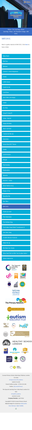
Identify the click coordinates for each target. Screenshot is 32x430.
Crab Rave (6, 92)
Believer (5, 66)
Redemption (6, 170)
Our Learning (16, 29)
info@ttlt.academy (16, 394)
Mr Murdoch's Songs (19, 31)
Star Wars (5, 201)
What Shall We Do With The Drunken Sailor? (15, 253)
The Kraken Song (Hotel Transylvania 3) (14, 227)
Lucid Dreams (7, 154)
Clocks (4, 77)
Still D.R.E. (6, 206)
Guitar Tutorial (7, 118)
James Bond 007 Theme (9, 144)
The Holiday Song (8, 222)
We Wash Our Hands (8, 248)
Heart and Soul (7, 128)
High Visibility (20, 406)
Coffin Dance (6, 82)
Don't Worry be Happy (9, 97)
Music (11, 31)
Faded (4, 102)
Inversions (6, 139)
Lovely (4, 149)
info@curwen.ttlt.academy (16, 380)
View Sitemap (12, 406)
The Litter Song (7, 232)
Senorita (5, 175)
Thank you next (7, 211)
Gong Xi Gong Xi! (7, 113)
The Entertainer (7, 217)
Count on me (6, 87)
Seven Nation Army (8, 186)
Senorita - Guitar (7, 180)
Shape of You (6, 191)
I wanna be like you (8, 134)
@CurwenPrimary (18, 386)
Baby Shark (6, 56)
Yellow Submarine (8, 258)
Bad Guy (5, 61)
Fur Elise (5, 108)
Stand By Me (6, 196)
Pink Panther (6, 165)
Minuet (5, 160)
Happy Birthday (7, 123)
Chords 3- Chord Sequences (10, 71)
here (26, 44)
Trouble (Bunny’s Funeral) (10, 237)
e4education (23, 403)
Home (9, 29)
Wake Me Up (6, 243)
